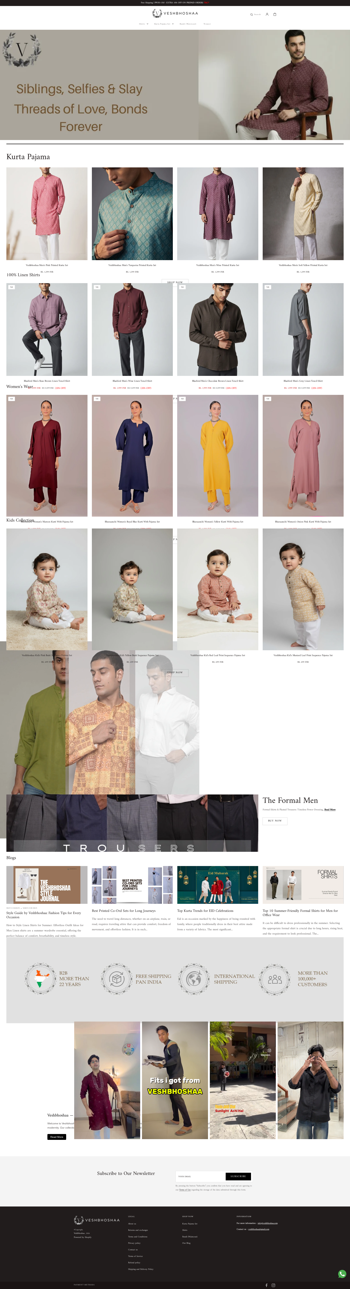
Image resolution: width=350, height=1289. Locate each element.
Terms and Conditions (137, 1237)
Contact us (133, 1250)
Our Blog (186, 1243)
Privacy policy (134, 1243)
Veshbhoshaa (79, 1233)
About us (132, 1224)
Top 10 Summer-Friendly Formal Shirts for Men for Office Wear (300, 913)
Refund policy (134, 1263)
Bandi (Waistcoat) (189, 1237)
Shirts (184, 1230)
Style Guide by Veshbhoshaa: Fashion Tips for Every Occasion (43, 915)
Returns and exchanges (138, 1230)
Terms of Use (185, 1190)
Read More (56, 1136)
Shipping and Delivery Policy (140, 1269)
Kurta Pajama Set (189, 1224)
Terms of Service (135, 1256)
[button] (267, 14)
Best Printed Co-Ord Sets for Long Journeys (123, 911)
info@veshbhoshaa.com (268, 1223)
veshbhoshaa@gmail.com (258, 1229)
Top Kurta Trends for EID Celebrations (205, 911)
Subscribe (238, 1176)
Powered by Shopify (83, 1237)
